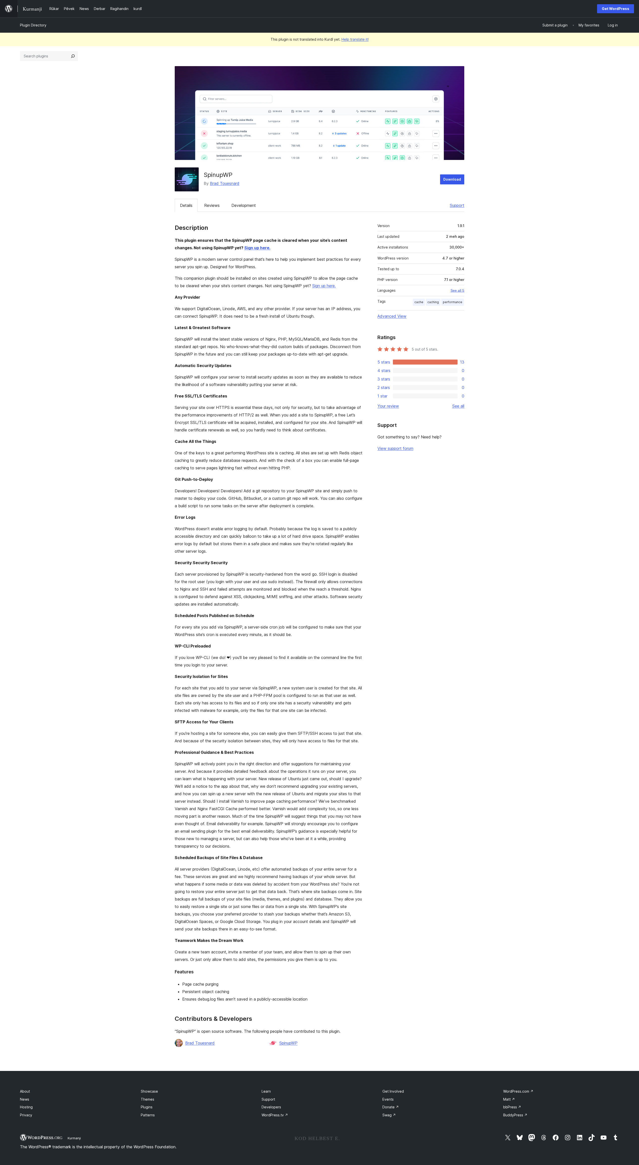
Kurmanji (74, 1138)
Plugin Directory (33, 25)
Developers (271, 1107)
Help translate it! (355, 39)
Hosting (26, 1107)
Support (457, 205)
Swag (389, 1115)
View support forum (395, 448)
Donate (390, 1107)
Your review (388, 405)
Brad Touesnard (224, 183)
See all (458, 405)
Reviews (212, 205)
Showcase (149, 1091)
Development (243, 205)
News (24, 1099)
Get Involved (393, 1091)
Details (186, 205)
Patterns (148, 1115)
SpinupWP (288, 1042)
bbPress (512, 1107)
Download (452, 179)
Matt (509, 1099)
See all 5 (457, 290)
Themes (147, 1099)
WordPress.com (518, 1091)
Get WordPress (615, 8)
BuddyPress (515, 1115)
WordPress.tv (275, 1115)
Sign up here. (257, 247)
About (25, 1091)
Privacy (26, 1115)
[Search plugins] (73, 56)
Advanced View (391, 316)
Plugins (147, 1107)
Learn (266, 1091)
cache (418, 302)
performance (452, 302)
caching (433, 302)
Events (388, 1099)
